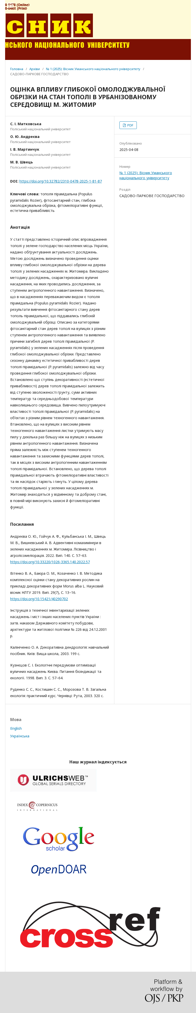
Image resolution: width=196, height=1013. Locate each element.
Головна (16, 69)
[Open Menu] (10, 5)
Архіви (34, 69)
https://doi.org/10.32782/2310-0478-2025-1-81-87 (60, 181)
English (16, 728)
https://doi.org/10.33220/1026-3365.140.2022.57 (50, 561)
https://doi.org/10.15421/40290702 (39, 598)
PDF (130, 125)
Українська (19, 736)
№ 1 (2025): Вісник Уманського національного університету (93, 69)
